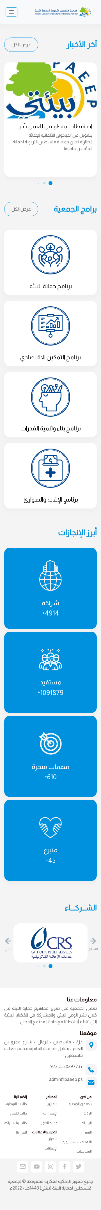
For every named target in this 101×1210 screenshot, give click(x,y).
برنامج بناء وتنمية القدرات (50, 428)
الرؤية (88, 1113)
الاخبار (53, 1139)
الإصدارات (50, 1113)
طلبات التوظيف (16, 1104)
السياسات (84, 1151)
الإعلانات (51, 1148)
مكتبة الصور (49, 1123)
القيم (88, 1132)
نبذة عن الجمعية (80, 1104)
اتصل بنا (21, 1132)
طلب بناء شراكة (15, 1123)
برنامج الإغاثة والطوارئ (50, 499)
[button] (93, 945)
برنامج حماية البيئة (50, 286)
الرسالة (86, 1123)
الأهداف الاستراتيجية (77, 1142)
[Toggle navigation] (11, 12)
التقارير (52, 1104)
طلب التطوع (18, 1113)
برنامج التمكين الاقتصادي (50, 357)
